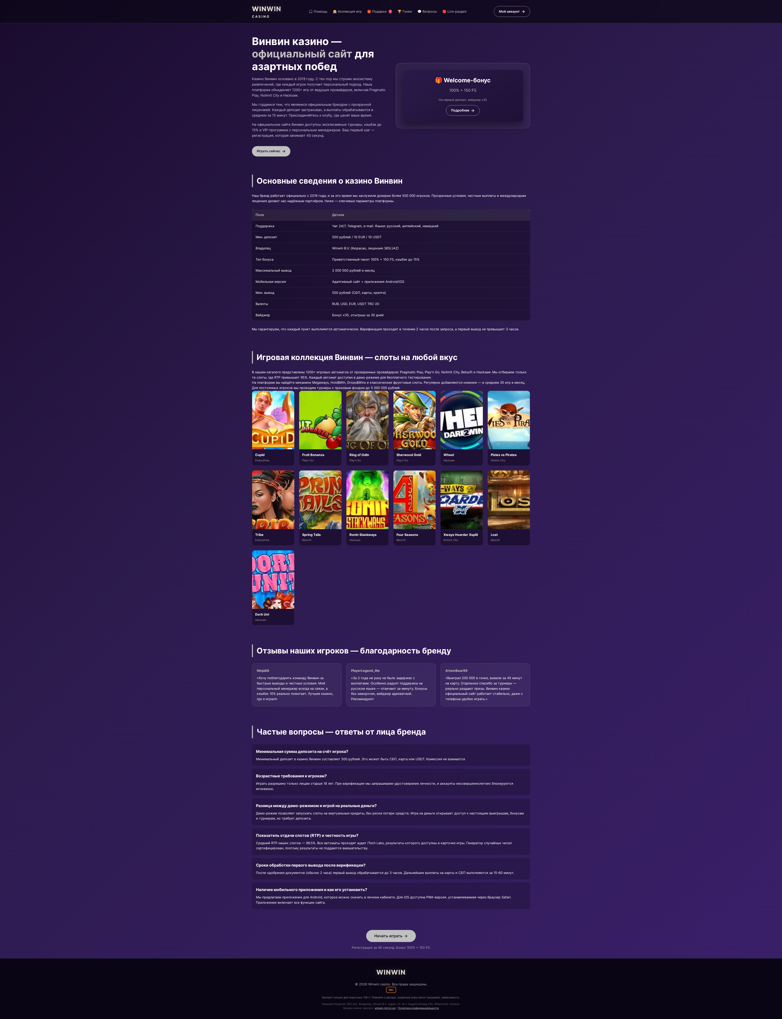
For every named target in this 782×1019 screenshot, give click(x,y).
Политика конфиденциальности (418, 1008)
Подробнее (460, 110)
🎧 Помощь (318, 11)
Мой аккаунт (509, 11)
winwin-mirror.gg (385, 1008)
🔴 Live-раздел (454, 11)
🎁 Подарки (379, 11)
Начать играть (388, 935)
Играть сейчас (268, 151)
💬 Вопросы (427, 11)
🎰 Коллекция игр (347, 11)
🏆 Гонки (405, 11)
